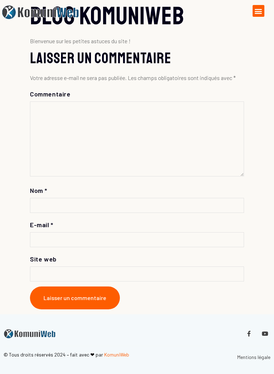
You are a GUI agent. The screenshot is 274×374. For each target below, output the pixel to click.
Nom (38, 190)
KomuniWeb (116, 354)
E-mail (42, 225)
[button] (258, 11)
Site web (43, 259)
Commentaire (50, 94)
